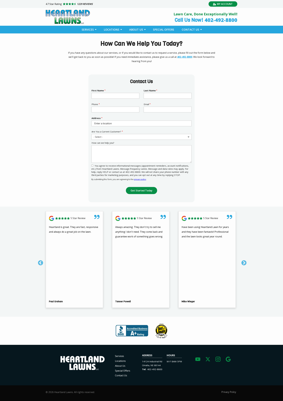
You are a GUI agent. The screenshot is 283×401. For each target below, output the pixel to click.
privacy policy (140, 179)
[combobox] (141, 137)
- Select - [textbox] (98, 136)
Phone (95, 104)
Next (242, 261)
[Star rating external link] (94, 4)
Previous (39, 261)
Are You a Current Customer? (106, 131)
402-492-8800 (184, 57)
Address (96, 118)
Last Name (150, 90)
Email (146, 104)
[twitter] (207, 358)
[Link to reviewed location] (74, 218)
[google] (228, 358)
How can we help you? (103, 142)
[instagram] (218, 358)
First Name (98, 90)
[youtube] (197, 358)
